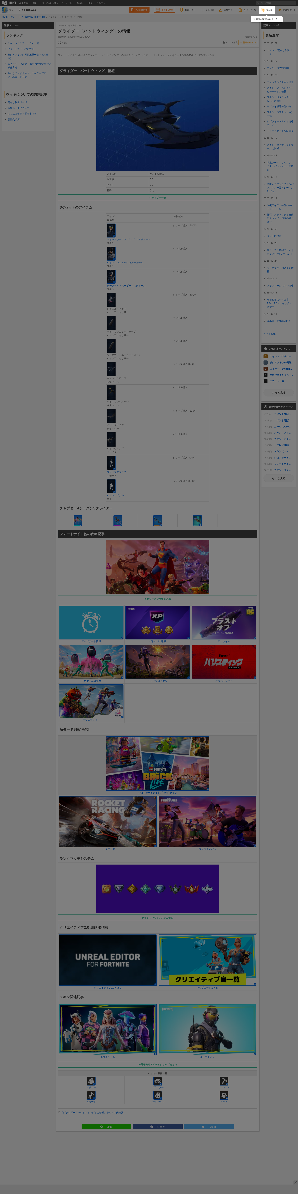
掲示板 (269, 10)
